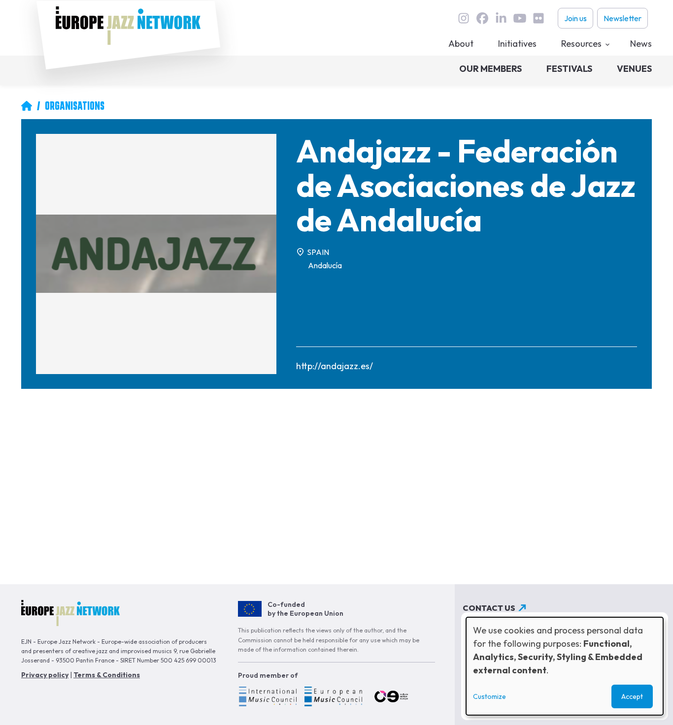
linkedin (501, 18)
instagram (463, 18)
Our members (490, 68)
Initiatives (517, 43)
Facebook (482, 18)
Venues (634, 68)
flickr (538, 18)
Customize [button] (489, 696)
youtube (519, 18)
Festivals (569, 68)
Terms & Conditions (106, 674)
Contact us (489, 608)
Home (26, 105)
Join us (575, 18)
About (460, 43)
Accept (632, 696)
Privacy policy (44, 674)
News (641, 43)
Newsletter (622, 18)
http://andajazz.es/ (334, 366)
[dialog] (564, 666)
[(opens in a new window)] (267, 698)
